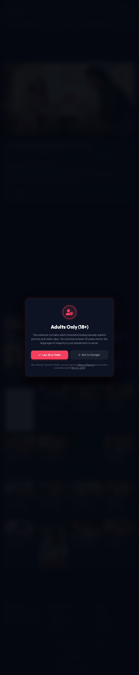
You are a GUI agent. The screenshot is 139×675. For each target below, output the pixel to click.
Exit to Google (91, 354)
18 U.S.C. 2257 (78, 367)
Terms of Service (86, 364)
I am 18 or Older (51, 354)
